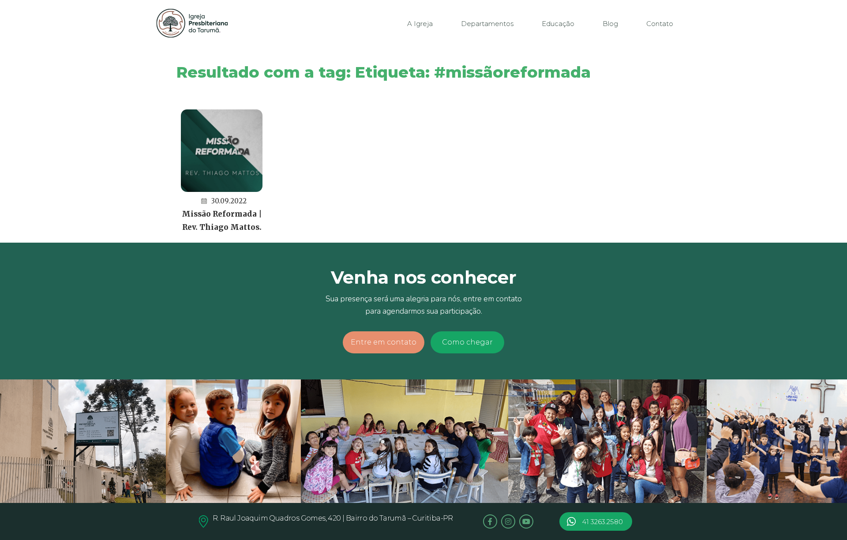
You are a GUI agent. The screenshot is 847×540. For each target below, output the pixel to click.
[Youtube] (526, 521)
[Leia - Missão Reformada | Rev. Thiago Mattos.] (221, 150)
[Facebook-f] (490, 521)
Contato (659, 23)
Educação (558, 23)
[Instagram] (508, 521)
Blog (610, 23)
